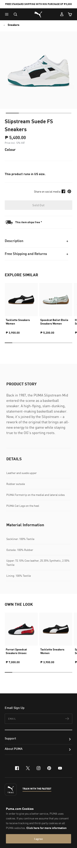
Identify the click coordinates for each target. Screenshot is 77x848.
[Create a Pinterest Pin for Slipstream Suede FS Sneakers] (69, 191)
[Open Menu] (8, 14)
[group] (21, 307)
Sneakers (13, 24)
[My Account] (62, 14)
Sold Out (38, 205)
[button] (8, 14)
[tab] (12, 113)
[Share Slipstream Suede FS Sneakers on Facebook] (63, 191)
